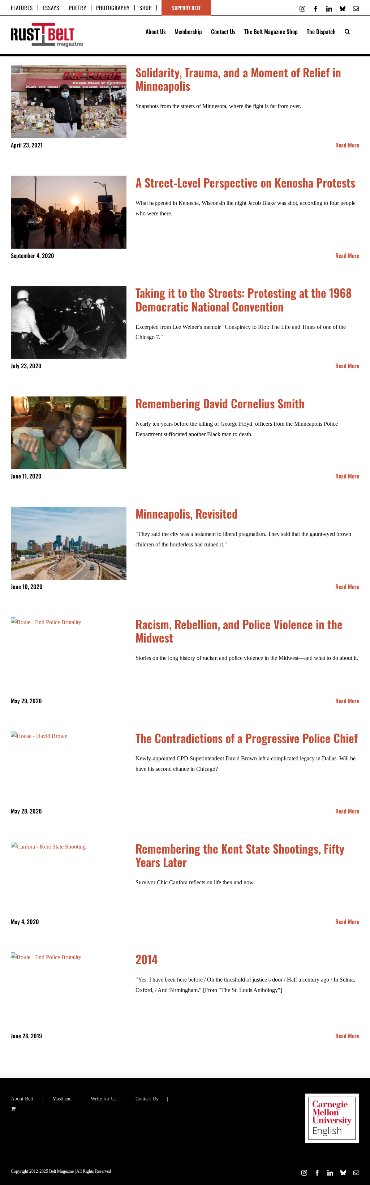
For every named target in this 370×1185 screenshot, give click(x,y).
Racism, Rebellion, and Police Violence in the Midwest (239, 630)
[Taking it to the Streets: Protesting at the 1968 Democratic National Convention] (68, 322)
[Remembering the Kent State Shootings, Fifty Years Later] (68, 878)
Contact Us (146, 1099)
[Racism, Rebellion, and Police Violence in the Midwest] (68, 655)
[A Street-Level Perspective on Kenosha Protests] (68, 212)
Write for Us (103, 1099)
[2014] (68, 990)
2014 (146, 958)
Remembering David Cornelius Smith (220, 403)
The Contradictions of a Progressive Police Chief (246, 737)
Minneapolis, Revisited (186, 513)
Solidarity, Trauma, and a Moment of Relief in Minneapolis (238, 79)
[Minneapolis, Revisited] (68, 543)
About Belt (22, 1099)
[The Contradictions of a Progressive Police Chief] (68, 767)
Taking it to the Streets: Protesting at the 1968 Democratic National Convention (243, 299)
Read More (347, 145)
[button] (347, 31)
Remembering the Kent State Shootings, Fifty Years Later (239, 855)
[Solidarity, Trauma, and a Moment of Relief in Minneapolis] (68, 101)
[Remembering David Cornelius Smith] (68, 432)
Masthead (62, 1099)
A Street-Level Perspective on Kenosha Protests (245, 182)
